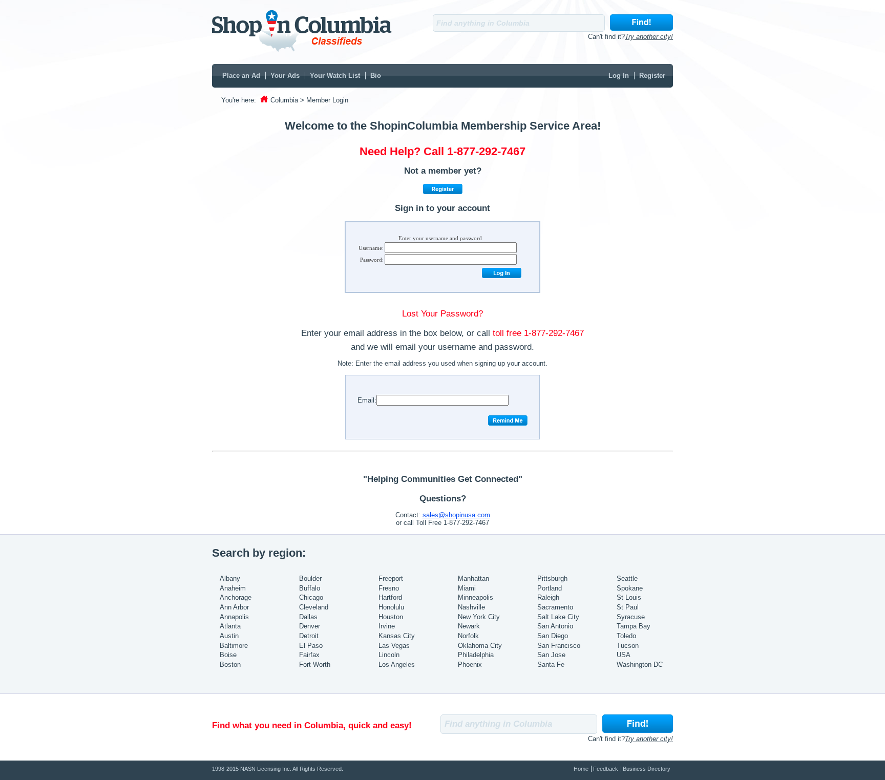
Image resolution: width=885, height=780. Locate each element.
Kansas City (396, 636)
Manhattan (473, 578)
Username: (371, 248)
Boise (228, 655)
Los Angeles (396, 664)
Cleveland (313, 607)
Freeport (390, 578)
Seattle (627, 578)
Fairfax (309, 655)
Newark (469, 626)
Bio (375, 75)
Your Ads (285, 75)
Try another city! (649, 36)
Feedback (605, 769)
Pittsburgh (552, 578)
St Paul (628, 607)
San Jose (551, 655)
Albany (230, 578)
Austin (229, 636)
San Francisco (558, 645)
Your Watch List (335, 75)
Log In (618, 75)
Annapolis (234, 617)
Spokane (630, 588)
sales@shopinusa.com (456, 515)
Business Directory (646, 769)
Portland (549, 588)
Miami (467, 588)
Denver (309, 626)
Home (581, 769)
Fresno (388, 588)
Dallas (308, 617)
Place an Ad (241, 75)
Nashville (471, 607)
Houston (390, 617)
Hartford (390, 597)
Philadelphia (476, 655)
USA (623, 655)
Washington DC (640, 664)
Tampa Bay (633, 626)
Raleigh (548, 597)
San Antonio (555, 626)
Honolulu (391, 607)
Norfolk (468, 636)
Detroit (309, 636)
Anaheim (233, 588)
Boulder (310, 578)
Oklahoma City (480, 645)
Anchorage (235, 597)
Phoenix (470, 664)
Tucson (628, 645)
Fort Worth (314, 664)
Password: (372, 260)
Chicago (311, 597)
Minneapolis (475, 597)
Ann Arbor (234, 607)
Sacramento (555, 607)
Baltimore (234, 645)
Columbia (284, 100)
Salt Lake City (558, 617)
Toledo (626, 636)
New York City (479, 617)
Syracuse (631, 617)
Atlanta (230, 626)
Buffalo (309, 588)
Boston (230, 664)
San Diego (552, 636)
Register (652, 75)
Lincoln (388, 655)
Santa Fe (550, 664)
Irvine (386, 626)
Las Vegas (394, 645)
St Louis (629, 597)
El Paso (311, 645)
